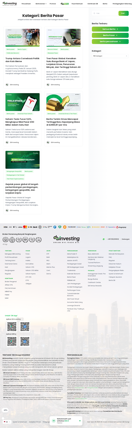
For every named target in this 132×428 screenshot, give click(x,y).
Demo (49, 274)
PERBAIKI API (71, 280)
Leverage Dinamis (73, 306)
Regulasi (8, 274)
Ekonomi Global (52, 49)
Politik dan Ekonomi (13, 53)
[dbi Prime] (65, 4)
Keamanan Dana (11, 264)
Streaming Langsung (95, 266)
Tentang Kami (10, 260)
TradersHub (71, 270)
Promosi (53, 4)
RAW (48, 257)
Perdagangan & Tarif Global (15, 175)
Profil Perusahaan (11, 257)
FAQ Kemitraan (10, 288)
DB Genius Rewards (95, 286)
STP (48, 254)
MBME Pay (8, 291)
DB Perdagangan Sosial (75, 267)
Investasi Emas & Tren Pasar (68, 114)
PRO (48, 260)
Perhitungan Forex (73, 290)
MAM (6, 298)
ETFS (27, 280)
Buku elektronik (93, 254)
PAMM (7, 295)
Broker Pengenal (10, 282)
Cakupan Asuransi (115, 277)
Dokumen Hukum (115, 264)
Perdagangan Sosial (74, 264)
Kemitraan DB (93, 4)
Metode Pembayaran (116, 254)
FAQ (110, 257)
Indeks (28, 260)
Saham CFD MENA (32, 270)
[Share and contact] (3, 418)
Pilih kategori (97, 56)
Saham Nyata (30, 274)
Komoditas (29, 264)
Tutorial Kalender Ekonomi (73, 295)
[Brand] (9, 3)
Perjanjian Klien (79, 388)
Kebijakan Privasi (114, 267)
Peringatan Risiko (92, 388)
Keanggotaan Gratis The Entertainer (97, 275)
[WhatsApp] (104, 239)
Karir (6, 267)
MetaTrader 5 (72, 254)
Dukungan (126, 239)
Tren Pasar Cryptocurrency (15, 179)
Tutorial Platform (94, 263)
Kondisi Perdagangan (74, 287)
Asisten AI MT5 (72, 260)
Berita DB (112, 280)
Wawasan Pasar (53, 53)
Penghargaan (10, 270)
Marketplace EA (72, 257)
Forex (27, 254)
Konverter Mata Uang (74, 302)
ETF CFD (28, 277)
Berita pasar (10, 49)
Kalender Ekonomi (73, 274)
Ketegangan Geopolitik (14, 171)
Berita (105, 4)
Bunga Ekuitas (93, 279)
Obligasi (28, 284)
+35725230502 (113, 239)
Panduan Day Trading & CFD (75, 310)
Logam (28, 257)
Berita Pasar (71, 277)
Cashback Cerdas (94, 282)
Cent (48, 270)
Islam (48, 264)
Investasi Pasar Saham (25, 114)
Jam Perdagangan (74, 284)
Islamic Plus (51, 267)
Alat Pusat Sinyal (73, 299)
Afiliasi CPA (9, 285)
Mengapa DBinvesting (13, 254)
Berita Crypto (22, 49)
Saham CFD (30, 267)
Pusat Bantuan (77, 4)
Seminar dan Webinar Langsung (96, 258)
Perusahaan (26, 4)
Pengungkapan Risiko (116, 270)
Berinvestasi (40, 4)
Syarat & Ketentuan (116, 274)
